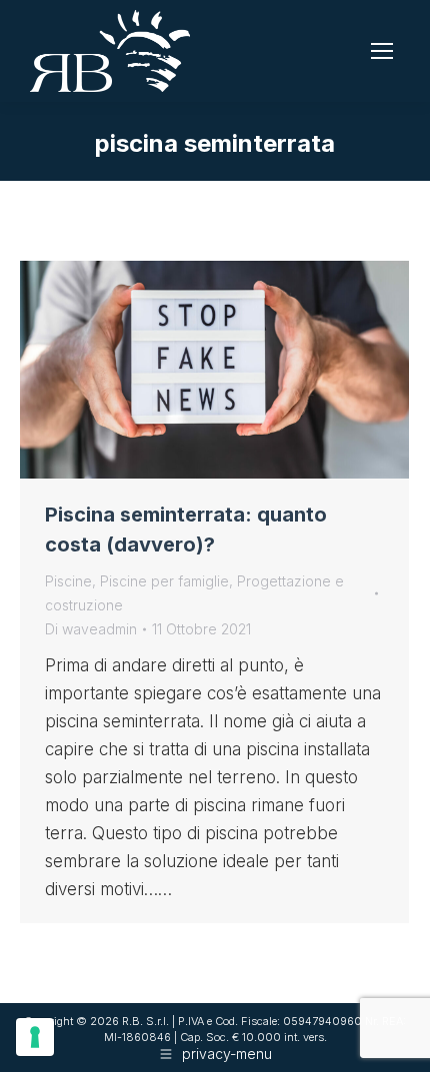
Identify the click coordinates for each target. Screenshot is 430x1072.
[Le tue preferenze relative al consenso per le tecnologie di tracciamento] (35, 1037)
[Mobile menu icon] (382, 51)
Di (91, 628)
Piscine (68, 580)
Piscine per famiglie (164, 580)
